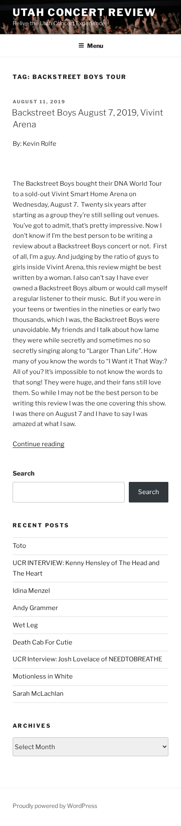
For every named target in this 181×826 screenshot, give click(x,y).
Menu (95, 45)
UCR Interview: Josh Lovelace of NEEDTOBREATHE (87, 659)
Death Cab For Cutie (42, 642)
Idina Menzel (31, 591)
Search (24, 473)
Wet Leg (25, 625)
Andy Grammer (35, 608)
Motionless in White (43, 676)
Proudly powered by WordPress (55, 805)
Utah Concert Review (84, 12)
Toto (19, 546)
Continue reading (38, 444)
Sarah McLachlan (38, 693)
